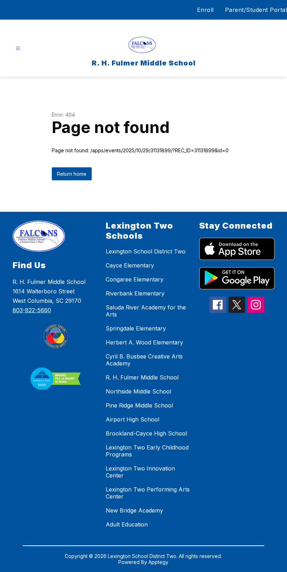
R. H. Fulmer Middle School (142, 377)
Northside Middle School (138, 391)
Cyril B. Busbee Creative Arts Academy (144, 360)
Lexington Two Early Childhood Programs (147, 451)
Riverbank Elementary (135, 293)
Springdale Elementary (136, 328)
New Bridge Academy (134, 510)
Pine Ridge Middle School (139, 405)
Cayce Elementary (130, 265)
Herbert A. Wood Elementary (144, 342)
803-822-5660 (32, 310)
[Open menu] (18, 48)
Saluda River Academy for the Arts (146, 311)
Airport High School (132, 419)
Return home (71, 174)
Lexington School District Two (146, 251)
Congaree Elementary (134, 279)
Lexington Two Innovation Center (140, 472)
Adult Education (127, 524)
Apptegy (158, 562)
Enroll (205, 9)
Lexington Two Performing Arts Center (148, 493)
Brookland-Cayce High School (146, 433)
